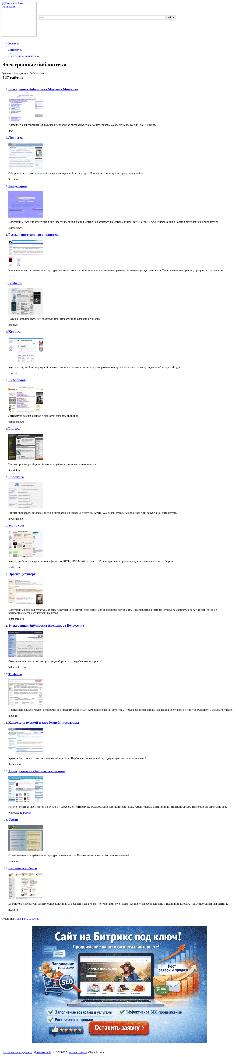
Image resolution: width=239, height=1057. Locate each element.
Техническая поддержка (17, 1052)
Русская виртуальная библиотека (33, 234)
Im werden (16, 477)
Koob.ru (14, 331)
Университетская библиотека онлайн (36, 771)
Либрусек (15, 137)
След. (35, 918)
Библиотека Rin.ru (22, 868)
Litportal (14, 428)
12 (30, 918)
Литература (15, 49)
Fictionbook (17, 380)
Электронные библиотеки (24, 56)
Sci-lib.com (16, 525)
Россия (27, 812)
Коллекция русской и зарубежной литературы (43, 722)
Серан (13, 819)
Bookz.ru (15, 283)
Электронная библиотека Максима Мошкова (43, 89)
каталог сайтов (78, 1052)
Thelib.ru (15, 674)
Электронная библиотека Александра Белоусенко (46, 625)
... (27, 918)
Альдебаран (17, 186)
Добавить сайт (42, 1052)
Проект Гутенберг (22, 574)
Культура (13, 43)
